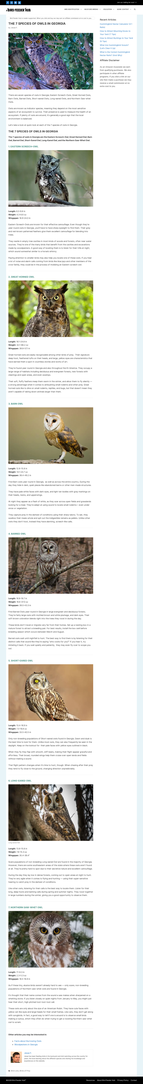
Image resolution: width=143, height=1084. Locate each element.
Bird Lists (15, 1071)
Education (107, 9)
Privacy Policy (122, 1080)
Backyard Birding (91, 9)
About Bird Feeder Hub (106, 1080)
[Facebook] (7, 2)
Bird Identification (71, 9)
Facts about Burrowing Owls (27, 1041)
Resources (90, 1080)
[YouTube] (19, 2)
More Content (123, 9)
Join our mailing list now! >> (127, 2)
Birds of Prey (25, 1071)
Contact (134, 1080)
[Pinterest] (15, 2)
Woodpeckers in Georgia (26, 1044)
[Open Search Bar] (135, 9)
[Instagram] (11, 2)
